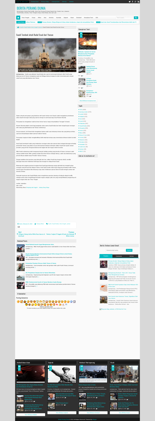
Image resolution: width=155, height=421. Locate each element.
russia (81, 137)
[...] (31, 248)
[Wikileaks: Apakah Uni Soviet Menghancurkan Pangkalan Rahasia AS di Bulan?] (87, 41)
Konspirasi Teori (88, 17)
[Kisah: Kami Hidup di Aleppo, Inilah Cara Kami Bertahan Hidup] (124, 374)
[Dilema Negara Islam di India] (93, 374)
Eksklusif (78, 17)
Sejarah (66, 17)
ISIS (97, 17)
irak (81, 119)
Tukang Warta (40, 223)
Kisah (72, 17)
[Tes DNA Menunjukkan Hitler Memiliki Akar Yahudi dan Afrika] (61, 374)
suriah (81, 114)
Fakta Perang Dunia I (62, 403)
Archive (132, 256)
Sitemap (64, 1)
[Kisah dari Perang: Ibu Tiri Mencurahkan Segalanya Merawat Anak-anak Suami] (114, 406)
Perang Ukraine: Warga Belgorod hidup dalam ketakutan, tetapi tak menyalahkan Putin (63, 22)
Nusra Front (83, 135)
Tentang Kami (34, 1)
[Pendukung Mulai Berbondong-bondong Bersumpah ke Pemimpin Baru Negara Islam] (20, 408)
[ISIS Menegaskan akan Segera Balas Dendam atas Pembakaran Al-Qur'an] (30, 374)
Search (136, 17)
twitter (129, 1)
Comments (119, 256)
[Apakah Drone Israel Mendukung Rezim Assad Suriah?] (82, 69)
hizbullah (82, 144)
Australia (58, 17)
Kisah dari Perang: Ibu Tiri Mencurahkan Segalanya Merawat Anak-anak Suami (128, 404)
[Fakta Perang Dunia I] (51, 406)
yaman (68, 223)
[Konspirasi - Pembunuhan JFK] (82, 94)
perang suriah (83, 112)
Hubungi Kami (55, 1)
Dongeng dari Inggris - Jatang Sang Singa (37, 187)
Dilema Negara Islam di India (87, 385)
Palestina (82, 123)
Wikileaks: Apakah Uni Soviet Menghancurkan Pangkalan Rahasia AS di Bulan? (86, 53)
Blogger (95, 419)
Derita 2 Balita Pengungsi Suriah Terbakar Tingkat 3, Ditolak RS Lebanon (127, 395)
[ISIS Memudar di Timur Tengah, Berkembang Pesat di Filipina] (82, 397)
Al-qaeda (82, 128)
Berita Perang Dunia (31, 8)
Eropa (33, 17)
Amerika (51, 17)
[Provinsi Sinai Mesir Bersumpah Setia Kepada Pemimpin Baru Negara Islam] (20, 399)
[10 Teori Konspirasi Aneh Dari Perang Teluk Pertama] (82, 81)
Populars (105, 256)
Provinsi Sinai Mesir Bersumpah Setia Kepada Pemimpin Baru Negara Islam (34, 397)
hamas (82, 149)
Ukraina (82, 142)
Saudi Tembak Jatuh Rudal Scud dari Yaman (34, 35)
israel (81, 121)
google (135, 1)
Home (18, 18)
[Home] (18, 27)
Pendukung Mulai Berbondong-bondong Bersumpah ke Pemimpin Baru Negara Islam (34, 406)
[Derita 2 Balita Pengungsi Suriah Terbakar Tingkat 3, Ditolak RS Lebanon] (114, 397)
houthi (50, 223)
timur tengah (63, 223)
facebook (132, 1)
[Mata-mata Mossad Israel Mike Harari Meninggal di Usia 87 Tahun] (51, 397)
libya (81, 132)
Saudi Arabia (55, 223)
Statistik (71, 1)
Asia (45, 17)
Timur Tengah (25, 17)
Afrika (39, 17)
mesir (81, 130)
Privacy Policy (45, 1)
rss (138, 1)
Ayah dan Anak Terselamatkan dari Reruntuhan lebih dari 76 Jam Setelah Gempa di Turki (122, 22)
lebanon (82, 139)
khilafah (82, 116)
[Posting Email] (18, 227)
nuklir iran (82, 146)
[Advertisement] (42, 31)
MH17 (81, 151)
